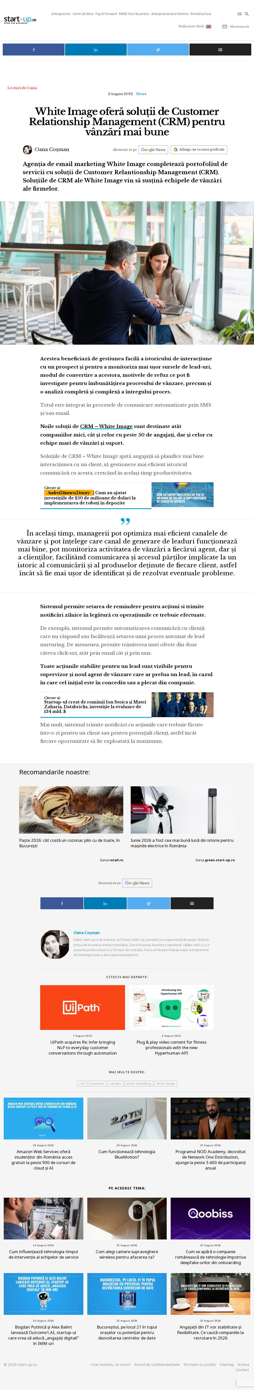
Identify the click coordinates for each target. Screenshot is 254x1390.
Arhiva (243, 1364)
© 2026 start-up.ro (20, 1364)
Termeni (199, 1364)
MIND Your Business (134, 13)
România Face (201, 13)
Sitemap (227, 1364)
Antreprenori (61, 13)
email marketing (139, 1083)
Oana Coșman (51, 149)
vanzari (115, 1083)
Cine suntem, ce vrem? (111, 1364)
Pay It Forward (106, 13)
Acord (157, 1364)
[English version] (209, 26)
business (97, 1083)
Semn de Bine (83, 13)
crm (82, 1083)
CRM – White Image (106, 426)
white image (166, 1083)
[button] (240, 13)
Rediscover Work (191, 26)
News (141, 94)
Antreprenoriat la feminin (170, 13)
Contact (242, 1369)
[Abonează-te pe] (153, 149)
